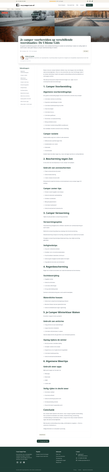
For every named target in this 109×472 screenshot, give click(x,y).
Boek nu (89, 5)
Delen (86, 51)
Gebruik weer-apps (25, 101)
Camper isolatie (24, 75)
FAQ (77, 5)
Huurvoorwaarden (60, 456)
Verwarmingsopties (25, 84)
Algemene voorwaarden (88, 469)
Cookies (79, 469)
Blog (12, 9)
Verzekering (59, 458)
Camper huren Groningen (42, 454)
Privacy (75, 469)
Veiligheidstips (24, 87)
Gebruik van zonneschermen (24, 78)
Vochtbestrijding (24, 90)
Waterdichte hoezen (25, 93)
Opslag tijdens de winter (26, 98)
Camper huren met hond (42, 456)
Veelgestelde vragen (61, 460)
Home (8, 9)
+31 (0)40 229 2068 (82, 458)
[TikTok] (92, 1)
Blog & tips (58, 462)
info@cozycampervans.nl (84, 460)
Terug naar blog (44, 441)
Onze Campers (61, 5)
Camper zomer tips (25, 82)
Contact (82, 5)
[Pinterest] (24, 462)
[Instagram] (90, 1)
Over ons (58, 454)
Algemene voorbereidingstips (25, 72)
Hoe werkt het (70, 5)
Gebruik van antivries (25, 96)
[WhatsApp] (87, 1)
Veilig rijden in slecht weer (26, 104)
